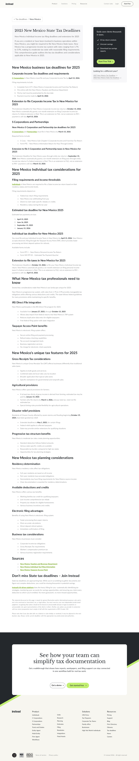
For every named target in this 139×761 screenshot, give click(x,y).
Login (117, 4)
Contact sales (108, 4)
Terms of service (41, 755)
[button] (54, 4)
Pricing (74, 4)
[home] (9, 4)
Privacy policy (53, 755)
